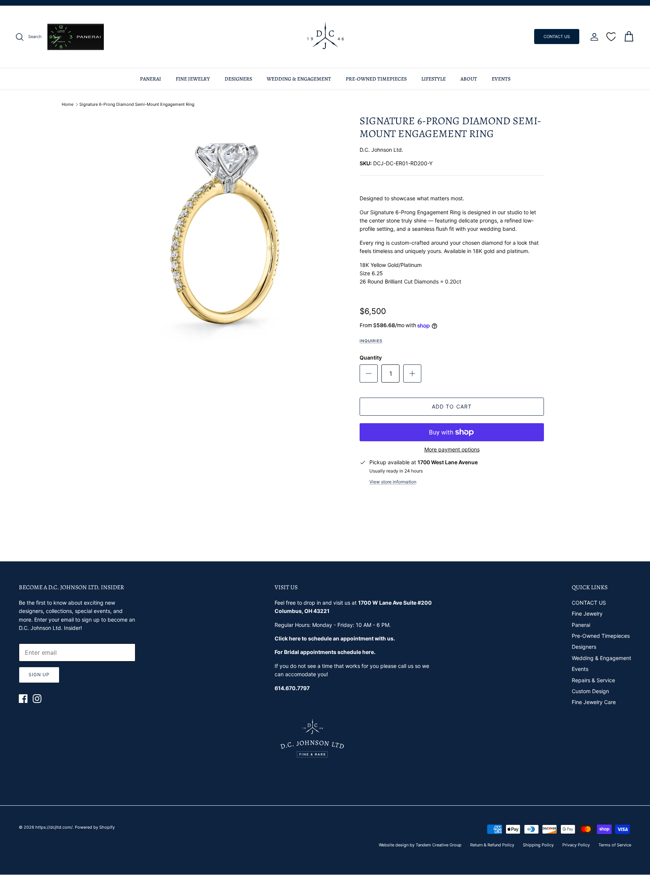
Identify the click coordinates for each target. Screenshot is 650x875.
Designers (584, 646)
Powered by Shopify (95, 827)
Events (580, 669)
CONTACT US (557, 36)
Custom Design (590, 691)
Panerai (581, 625)
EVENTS (501, 78)
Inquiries (371, 340)
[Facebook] (23, 698)
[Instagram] (37, 698)
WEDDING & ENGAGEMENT (299, 78)
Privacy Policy (576, 845)
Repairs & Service (593, 680)
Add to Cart (452, 406)
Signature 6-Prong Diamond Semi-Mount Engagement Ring (136, 104)
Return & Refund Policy (492, 845)
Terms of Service (614, 845)
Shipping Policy (538, 845)
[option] (224, 233)
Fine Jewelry (587, 613)
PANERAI (150, 78)
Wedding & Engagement (601, 658)
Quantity (371, 357)
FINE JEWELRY (193, 78)
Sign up (39, 674)
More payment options (452, 450)
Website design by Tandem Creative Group (420, 845)
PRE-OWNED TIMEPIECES (376, 78)
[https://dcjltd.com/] (325, 36)
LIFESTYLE (433, 78)
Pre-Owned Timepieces (601, 636)
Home (67, 104)
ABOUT (468, 78)
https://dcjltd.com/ (54, 827)
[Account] (593, 36)
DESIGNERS (238, 78)
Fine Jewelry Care (594, 702)
